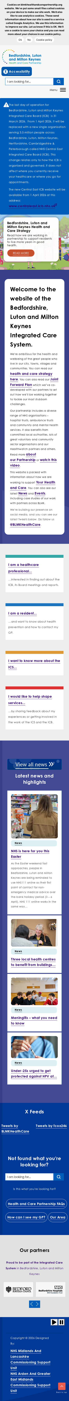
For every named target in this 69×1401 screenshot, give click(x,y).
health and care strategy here (31, 376)
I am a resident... (22, 613)
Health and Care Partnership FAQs (36, 1204)
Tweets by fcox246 (51, 1126)
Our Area (58, 1217)
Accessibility (17, 71)
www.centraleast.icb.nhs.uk (32, 206)
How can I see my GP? (26, 1217)
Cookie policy (44, 39)
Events (40, 493)
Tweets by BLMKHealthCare (15, 1128)
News (22, 493)
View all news (32, 765)
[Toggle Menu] (63, 89)
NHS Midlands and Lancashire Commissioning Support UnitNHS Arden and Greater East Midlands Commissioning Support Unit (30, 1371)
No (29, 39)
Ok (20, 39)
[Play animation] (54, 1322)
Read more (21, 253)
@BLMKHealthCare (25, 524)
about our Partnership (23, 457)
